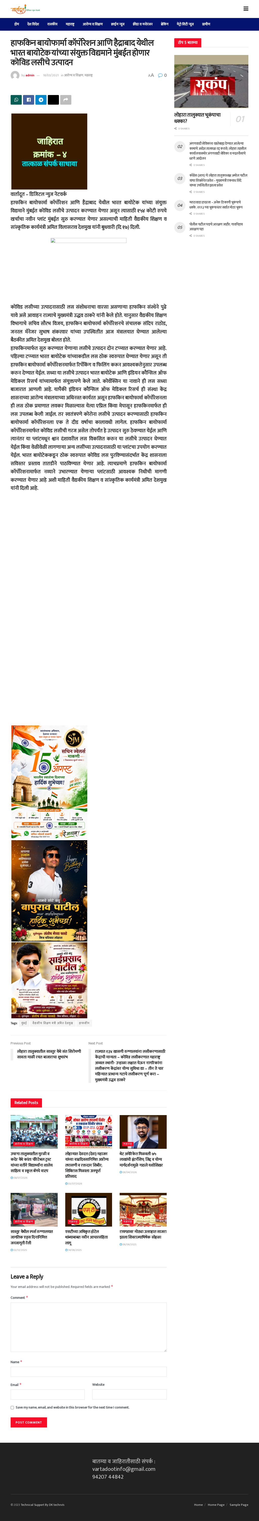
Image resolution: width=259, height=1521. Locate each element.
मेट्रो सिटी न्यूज (185, 24)
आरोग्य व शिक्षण (93, 24)
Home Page (216, 1505)
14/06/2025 (75, 1250)
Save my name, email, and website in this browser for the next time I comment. (73, 1407)
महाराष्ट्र (70, 24)
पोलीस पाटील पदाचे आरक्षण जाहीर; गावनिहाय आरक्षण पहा (216, 226)
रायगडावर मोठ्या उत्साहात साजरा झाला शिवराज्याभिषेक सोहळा (143, 1234)
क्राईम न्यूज (117, 24)
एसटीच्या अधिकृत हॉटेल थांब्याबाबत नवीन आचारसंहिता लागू (86, 1237)
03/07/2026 (75, 1183)
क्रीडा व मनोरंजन (143, 24)
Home (198, 1505)
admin (30, 75)
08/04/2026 (129, 1172)
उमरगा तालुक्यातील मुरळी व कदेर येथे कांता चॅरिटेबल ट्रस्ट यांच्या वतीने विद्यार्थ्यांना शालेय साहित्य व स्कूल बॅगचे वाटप (31, 1162)
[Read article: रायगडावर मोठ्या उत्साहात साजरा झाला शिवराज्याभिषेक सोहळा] (143, 1210)
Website (98, 1384)
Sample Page (239, 1505)
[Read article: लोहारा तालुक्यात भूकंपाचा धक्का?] (211, 81)
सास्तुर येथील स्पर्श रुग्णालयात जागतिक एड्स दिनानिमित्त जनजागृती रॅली (32, 1237)
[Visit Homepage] (25, 9)
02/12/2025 (20, 1250)
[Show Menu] (246, 9)
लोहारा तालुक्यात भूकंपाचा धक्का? (197, 118)
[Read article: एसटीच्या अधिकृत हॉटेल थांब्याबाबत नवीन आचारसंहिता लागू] (88, 1210)
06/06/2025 (129, 1244)
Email (16, 1385)
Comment (19, 1298)
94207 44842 (107, 1477)
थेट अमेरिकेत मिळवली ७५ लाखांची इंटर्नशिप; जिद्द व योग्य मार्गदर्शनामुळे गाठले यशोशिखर (141, 1160)
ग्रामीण (206, 24)
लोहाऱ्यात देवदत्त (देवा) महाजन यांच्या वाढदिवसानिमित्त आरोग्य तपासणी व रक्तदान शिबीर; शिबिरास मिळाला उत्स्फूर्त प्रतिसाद (87, 1165)
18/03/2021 (51, 75)
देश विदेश (33, 24)
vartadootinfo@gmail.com (124, 1469)
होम (16, 24)
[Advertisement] (88, 554)
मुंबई (24, 1023)
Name (17, 1362)
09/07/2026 (20, 1178)
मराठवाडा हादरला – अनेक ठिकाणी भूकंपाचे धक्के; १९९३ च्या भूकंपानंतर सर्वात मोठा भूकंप (216, 204)
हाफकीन (84, 1023)
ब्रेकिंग (164, 24)
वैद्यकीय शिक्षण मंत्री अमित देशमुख (53, 1023)
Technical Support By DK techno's (42, 1504)
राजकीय (52, 24)
